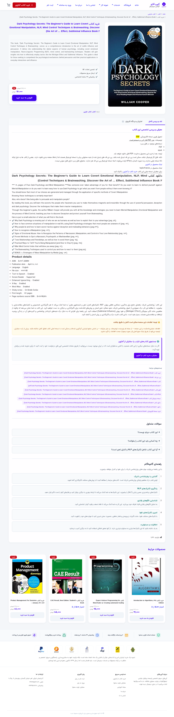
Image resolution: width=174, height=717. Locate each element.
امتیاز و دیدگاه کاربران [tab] (132, 121)
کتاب (159, 14)
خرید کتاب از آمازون (130, 171)
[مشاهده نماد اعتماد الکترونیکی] (87, 650)
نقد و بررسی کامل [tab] (155, 121)
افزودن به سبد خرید (24, 98)
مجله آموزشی (121, 687)
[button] (157, 30)
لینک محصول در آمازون (153, 164)
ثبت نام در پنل (79, 679)
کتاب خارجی (151, 14)
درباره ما (123, 691)
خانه (164, 14)
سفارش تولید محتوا (119, 683)
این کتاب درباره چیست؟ (148, 432)
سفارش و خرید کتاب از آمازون (146, 355)
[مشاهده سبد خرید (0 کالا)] (8, 5)
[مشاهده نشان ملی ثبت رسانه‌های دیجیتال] (71, 650)
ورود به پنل (80, 683)
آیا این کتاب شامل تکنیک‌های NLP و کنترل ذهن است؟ (134, 449)
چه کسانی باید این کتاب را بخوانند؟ (143, 441)
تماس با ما (122, 695)
